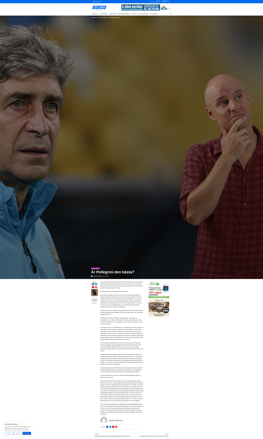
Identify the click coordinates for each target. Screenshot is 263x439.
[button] (95, 14)
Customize (9, 433)
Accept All (27, 433)
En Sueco (93, 17)
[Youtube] (154, 1)
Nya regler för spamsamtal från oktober (94, 300)
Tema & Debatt (104, 17)
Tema (98, 17)
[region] (18, 429)
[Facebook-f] (150, 1)
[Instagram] (152, 1)
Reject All (18, 433)
